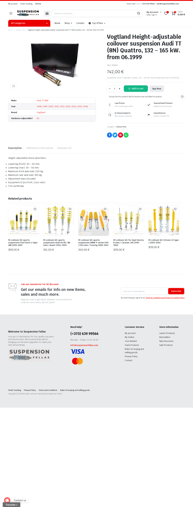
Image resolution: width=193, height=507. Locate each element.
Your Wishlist (131, 341)
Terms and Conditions (48, 390)
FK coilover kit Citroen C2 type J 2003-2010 (163, 241)
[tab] (15, 148)
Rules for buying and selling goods (75, 390)
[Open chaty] (7, 500)
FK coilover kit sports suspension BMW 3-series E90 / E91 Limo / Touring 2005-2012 (93, 242)
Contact (80, 23)
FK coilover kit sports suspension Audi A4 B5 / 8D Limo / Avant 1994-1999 (56, 242)
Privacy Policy (131, 356)
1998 (39, 106)
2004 (73, 106)
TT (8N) (45, 100)
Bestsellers (164, 337)
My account (12, 4)
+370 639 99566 (148, 4)
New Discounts (166, 341)
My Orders (129, 337)
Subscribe (176, 291)
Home (57, 23)
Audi (39, 100)
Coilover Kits (20, 30)
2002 (62, 106)
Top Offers (97, 23)
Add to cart (138, 88)
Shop (67, 23)
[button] (13, 86)
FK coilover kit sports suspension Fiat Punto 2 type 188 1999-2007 (22, 242)
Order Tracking (26, 4)
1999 (45, 106)
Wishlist (38, 4)
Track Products (132, 345)
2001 (56, 106)
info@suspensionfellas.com (168, 4)
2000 (50, 106)
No (38, 118)
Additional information (39, 148)
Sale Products (166, 345)
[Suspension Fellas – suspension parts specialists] (28, 13)
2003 (68, 106)
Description (15, 148)
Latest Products (167, 333)
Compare (36, 214)
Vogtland (41, 112)
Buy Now (156, 88)
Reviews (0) (64, 148)
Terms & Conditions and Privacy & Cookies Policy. (165, 298)
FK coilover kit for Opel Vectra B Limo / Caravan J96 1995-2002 (128, 242)
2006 (85, 106)
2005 (79, 106)
